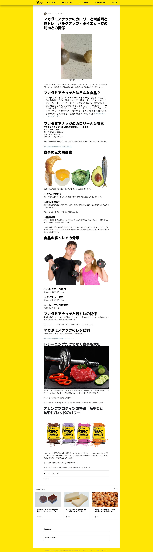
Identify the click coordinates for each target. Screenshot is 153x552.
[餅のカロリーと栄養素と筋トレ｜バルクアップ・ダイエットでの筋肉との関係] (76, 499)
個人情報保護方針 (59, 550)
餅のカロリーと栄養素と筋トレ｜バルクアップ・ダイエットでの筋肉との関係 (76, 510)
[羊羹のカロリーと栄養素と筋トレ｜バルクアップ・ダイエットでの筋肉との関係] (48, 499)
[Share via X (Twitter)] (49, 473)
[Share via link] (57, 473)
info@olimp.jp (49, 550)
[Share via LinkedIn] (53, 473)
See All (116, 488)
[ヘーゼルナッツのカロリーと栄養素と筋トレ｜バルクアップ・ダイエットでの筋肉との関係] (105, 499)
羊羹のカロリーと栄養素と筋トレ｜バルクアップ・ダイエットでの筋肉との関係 (47, 510)
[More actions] (108, 14)
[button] (50, 2)
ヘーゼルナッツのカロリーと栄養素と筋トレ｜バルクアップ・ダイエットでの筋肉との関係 (105, 510)
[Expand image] (76, 56)
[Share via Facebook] (44, 473)
